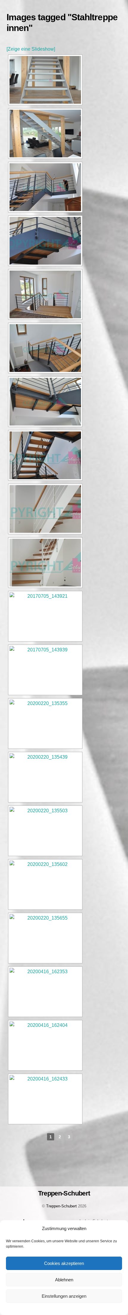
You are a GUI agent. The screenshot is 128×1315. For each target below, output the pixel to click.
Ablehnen (64, 1279)
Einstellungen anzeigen (64, 1296)
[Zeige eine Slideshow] (31, 49)
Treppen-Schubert (61, 1206)
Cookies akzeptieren (64, 1263)
